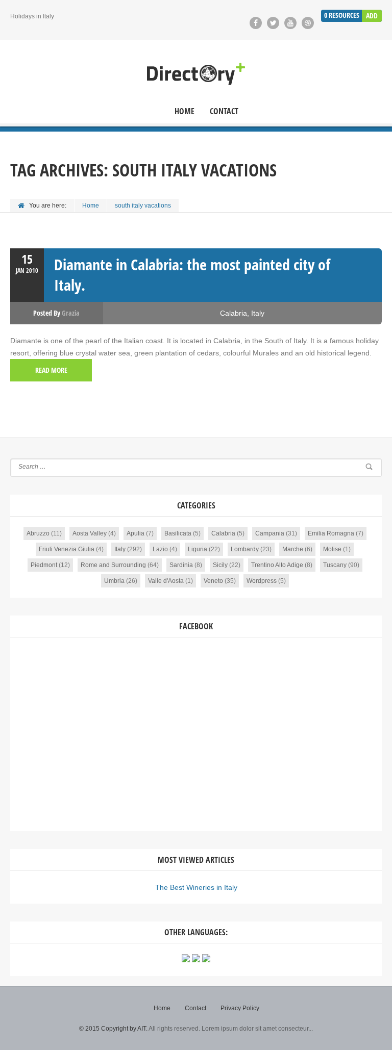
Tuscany (335, 565)
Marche (292, 549)
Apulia (135, 533)
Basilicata (177, 533)
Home (184, 111)
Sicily (220, 565)
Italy (257, 313)
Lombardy (245, 549)
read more (51, 370)
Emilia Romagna (331, 533)
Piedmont (44, 565)
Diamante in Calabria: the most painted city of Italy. (192, 274)
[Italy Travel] (196, 74)
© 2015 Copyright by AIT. (113, 1028)
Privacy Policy (239, 1008)
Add (372, 15)
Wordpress (262, 580)
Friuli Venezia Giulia (66, 549)
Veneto (213, 580)
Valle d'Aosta (166, 580)
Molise (332, 549)
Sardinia (181, 565)
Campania (269, 533)
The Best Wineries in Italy (196, 887)
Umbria (114, 580)
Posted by (56, 313)
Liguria (197, 549)
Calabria (233, 313)
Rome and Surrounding (113, 565)
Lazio (160, 549)
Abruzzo (38, 533)
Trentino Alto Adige (277, 565)
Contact (224, 111)
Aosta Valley (89, 533)
